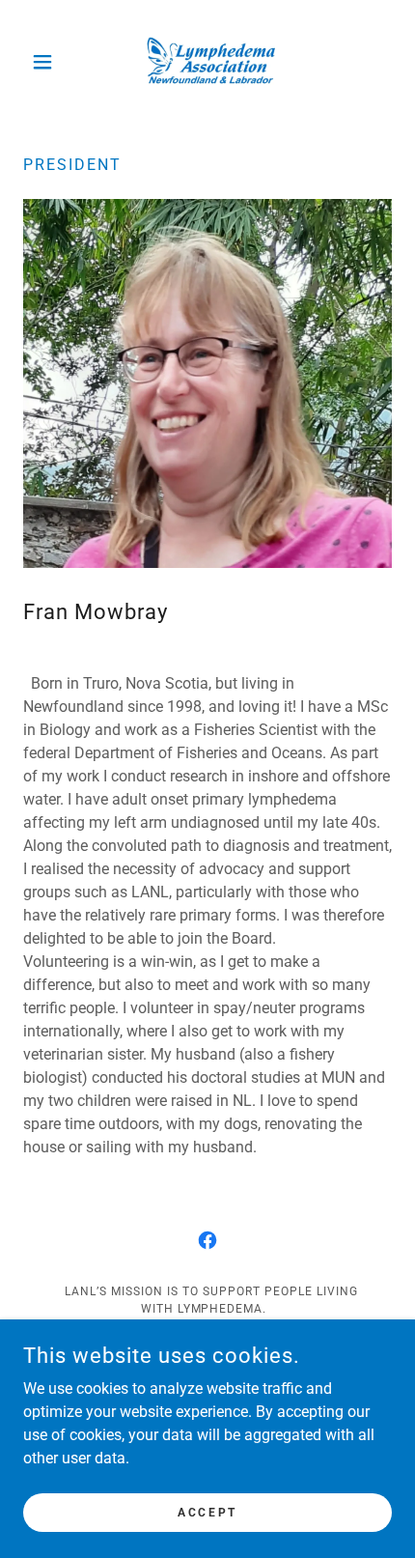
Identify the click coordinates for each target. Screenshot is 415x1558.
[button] (50, 61)
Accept (207, 1511)
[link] (207, 61)
